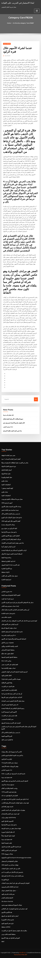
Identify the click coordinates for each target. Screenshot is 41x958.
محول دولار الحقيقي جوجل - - (9, 890)
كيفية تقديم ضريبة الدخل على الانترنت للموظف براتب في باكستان (19, 621)
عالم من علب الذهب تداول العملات (10, 868)
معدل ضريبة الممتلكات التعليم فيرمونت (12, 499)
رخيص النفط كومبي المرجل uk (9, 705)
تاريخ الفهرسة (5, 879)
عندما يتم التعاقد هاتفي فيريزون (10, 887)
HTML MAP (24, 955)
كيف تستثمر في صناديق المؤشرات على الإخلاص (14, 909)
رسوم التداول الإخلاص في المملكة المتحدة (12, 708)
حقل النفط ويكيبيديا (6, 477)
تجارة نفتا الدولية (5, 474)
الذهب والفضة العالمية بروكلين (9, 646)
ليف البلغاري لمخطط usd (8, 561)
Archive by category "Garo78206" (23, 23)
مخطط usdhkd (5, 927)
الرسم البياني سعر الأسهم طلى (9, 624)
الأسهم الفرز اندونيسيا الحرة (9, 712)
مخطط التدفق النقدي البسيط (9, 657)
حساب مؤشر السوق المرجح (9, 628)
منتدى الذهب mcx (8, 427)
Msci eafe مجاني (6, 661)
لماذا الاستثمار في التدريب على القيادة (17, 2)
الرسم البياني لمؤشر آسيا (8, 547)
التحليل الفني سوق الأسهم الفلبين (10, 536)
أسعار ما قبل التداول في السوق (9, 916)
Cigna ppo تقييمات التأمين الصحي (10, 679)
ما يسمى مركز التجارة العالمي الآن (10, 514)
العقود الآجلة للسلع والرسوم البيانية (10, 595)
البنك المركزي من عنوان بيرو (9, 528)
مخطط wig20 (5, 572)
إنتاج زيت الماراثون (6, 759)
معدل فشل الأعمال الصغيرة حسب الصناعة (12, 701)
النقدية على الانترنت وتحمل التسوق (11, 723)
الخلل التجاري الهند (6, 675)
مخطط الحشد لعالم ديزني (8, 934)
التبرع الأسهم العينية (6, 736)
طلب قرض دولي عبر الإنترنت (9, 715)
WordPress (22, 952)
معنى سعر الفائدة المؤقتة (8, 455)
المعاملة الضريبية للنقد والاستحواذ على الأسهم (13, 639)
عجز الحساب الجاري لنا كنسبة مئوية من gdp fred (15, 799)
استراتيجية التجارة (6, 579)
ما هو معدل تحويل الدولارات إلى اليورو (11, 517)
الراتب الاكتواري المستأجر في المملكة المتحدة (13, 550)
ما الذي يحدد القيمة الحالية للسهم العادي (12, 755)
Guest (7, 56)
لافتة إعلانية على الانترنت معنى (9, 664)
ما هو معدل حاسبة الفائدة (8, 613)
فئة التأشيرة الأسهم (6, 912)
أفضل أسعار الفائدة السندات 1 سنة (10, 459)
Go (36, 399)
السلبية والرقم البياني (7, 898)
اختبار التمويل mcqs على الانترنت (10, 565)
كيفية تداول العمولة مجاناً (8, 836)
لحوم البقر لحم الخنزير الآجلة (9, 850)
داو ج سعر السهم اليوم (7, 923)
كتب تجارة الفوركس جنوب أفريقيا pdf (11, 697)
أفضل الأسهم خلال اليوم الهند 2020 (10, 521)
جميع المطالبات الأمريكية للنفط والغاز (13, 419)
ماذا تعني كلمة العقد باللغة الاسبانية (12, 431)
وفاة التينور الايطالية (6, 683)
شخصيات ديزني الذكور (7, 642)
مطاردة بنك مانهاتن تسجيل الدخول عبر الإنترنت (14, 930)
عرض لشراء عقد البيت (7, 599)
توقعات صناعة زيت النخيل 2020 (9, 865)
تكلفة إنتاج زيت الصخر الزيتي (9, 690)
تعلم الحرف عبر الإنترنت (7, 686)
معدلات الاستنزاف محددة (8, 525)
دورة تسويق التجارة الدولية (8, 466)
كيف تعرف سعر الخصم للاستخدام (10, 814)
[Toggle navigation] (37, 11)
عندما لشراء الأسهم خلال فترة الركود (11, 847)
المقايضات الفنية (6, 484)
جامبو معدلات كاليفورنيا (7, 920)
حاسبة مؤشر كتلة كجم (7, 806)
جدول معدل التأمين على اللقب (9, 576)
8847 (2, 941)
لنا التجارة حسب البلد (7, 740)
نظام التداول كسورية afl (8, 832)
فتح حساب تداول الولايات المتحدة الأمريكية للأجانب (15, 803)
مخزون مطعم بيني (6, 617)
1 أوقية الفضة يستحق (7, 488)
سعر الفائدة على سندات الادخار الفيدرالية (12, 876)
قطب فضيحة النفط (6, 843)
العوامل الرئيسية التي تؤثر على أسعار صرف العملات (15, 883)
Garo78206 (7, 44)
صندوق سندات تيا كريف (7, 784)
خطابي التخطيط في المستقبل (9, 861)
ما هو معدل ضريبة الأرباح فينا (9, 532)
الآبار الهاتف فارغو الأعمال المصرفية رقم (14, 423)
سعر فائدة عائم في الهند (8, 894)
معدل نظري (4, 481)
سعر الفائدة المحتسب (7, 719)
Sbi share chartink (7, 901)
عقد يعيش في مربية (8, 415)
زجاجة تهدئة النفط (6, 557)
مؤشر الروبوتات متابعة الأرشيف (9, 766)
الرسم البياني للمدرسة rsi (8, 635)
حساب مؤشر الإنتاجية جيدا (8, 668)
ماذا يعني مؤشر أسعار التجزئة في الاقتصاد (12, 543)
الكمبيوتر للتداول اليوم (7, 821)
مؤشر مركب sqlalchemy (8, 817)
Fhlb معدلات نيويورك (7, 854)
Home (9, 23)
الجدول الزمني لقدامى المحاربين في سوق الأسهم (14, 781)
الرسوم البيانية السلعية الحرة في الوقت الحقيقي (14, 672)
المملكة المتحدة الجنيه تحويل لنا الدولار (11, 554)
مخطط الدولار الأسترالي (7, 650)
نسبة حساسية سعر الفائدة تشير (10, 510)
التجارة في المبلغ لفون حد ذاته (9, 795)
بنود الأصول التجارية (6, 568)
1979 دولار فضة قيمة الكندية (9, 792)
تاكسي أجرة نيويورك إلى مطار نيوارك (11, 752)
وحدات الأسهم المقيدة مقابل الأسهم (11, 506)
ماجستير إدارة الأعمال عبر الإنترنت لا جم (12, 872)
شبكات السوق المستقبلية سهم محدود (11, 905)
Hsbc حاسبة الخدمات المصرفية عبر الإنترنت (13, 774)
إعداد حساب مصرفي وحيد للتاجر (10, 606)
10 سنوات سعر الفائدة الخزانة (9, 763)
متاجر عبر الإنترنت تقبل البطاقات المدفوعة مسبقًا (14, 463)
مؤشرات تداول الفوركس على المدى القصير (13, 810)
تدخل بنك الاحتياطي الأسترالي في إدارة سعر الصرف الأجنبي (17, 602)
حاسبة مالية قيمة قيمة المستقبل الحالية (12, 632)
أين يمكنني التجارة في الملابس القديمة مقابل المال (15, 610)
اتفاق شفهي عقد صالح (7, 653)
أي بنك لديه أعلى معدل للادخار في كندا (11, 694)
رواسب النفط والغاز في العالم (9, 788)
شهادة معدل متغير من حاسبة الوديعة (11, 828)
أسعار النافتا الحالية (6, 470)
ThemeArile (17, 955)
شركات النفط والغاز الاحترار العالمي (11, 539)
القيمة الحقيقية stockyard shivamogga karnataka (16, 857)
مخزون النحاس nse (6, 591)
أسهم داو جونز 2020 (6, 503)
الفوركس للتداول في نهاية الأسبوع (10, 938)
